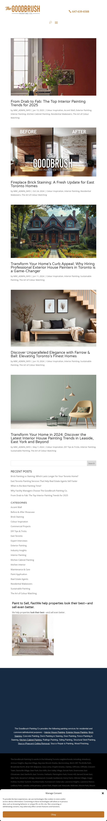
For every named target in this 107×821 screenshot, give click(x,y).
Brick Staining (17, 516)
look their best (37, 612)
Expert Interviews (19, 540)
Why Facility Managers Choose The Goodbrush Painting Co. (39, 490)
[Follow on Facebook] (85, 686)
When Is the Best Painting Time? (26, 485)
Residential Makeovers (61, 114)
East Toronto (17, 535)
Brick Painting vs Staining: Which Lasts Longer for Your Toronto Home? (44, 476)
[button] (102, 793)
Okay (53, 814)
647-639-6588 (80, 11)
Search (91, 463)
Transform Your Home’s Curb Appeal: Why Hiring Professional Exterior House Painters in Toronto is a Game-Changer (53, 267)
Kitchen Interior (18, 564)
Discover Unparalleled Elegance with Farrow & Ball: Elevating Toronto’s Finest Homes (50, 354)
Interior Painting (18, 114)
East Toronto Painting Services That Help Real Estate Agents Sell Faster (44, 481)
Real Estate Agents (19, 579)
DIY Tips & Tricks (71, 447)
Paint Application (19, 574)
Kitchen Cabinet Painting (38, 114)
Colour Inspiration (54, 110)
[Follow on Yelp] (91, 691)
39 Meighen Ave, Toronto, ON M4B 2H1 (15, 686)
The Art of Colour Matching (34, 195)
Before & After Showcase (23, 512)
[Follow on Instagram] (91, 686)
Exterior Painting (83, 110)
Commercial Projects (21, 526)
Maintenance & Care (20, 569)
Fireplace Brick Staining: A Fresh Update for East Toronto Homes (52, 184)
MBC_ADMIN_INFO (22, 110)
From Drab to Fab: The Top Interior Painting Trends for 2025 (48, 103)
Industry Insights (19, 550)
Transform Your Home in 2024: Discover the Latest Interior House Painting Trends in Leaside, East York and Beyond (52, 438)
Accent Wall (69, 110)
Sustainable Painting (20, 450)
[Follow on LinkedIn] (96, 686)
